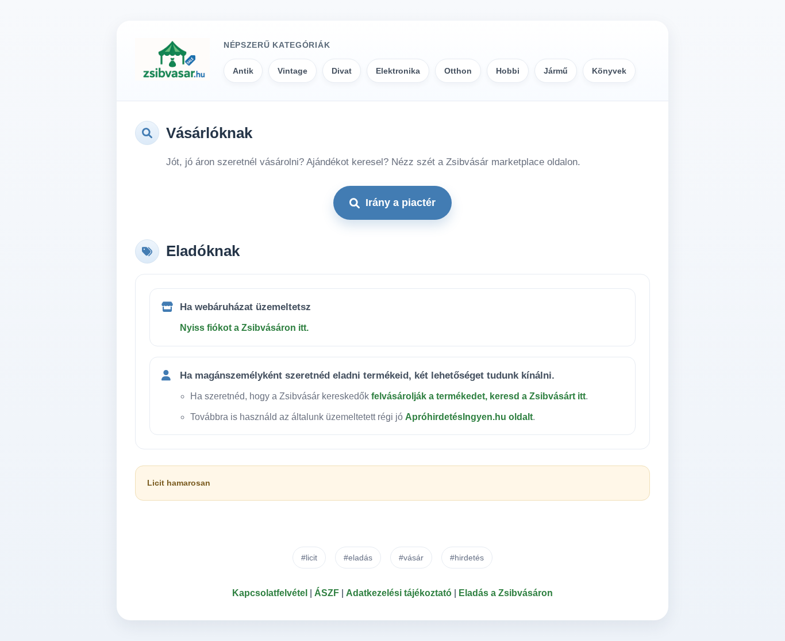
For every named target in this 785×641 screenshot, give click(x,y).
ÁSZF (326, 593)
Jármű (556, 70)
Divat (342, 70)
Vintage (292, 70)
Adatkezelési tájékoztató (399, 593)
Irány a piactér (400, 202)
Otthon (458, 70)
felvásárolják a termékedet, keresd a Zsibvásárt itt (478, 396)
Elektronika (398, 70)
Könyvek (609, 70)
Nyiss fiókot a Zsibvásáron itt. (244, 328)
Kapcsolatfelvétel (269, 593)
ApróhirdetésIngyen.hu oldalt (469, 417)
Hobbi (508, 70)
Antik (243, 70)
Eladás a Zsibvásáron (506, 593)
